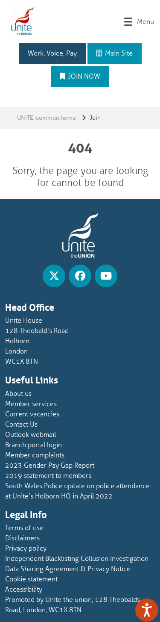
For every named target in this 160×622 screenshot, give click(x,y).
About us (18, 393)
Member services (31, 404)
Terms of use (24, 528)
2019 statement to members (48, 476)
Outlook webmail (30, 434)
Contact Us (21, 424)
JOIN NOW (83, 76)
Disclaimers (22, 538)
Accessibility (23, 589)
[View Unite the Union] (54, 276)
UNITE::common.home (46, 117)
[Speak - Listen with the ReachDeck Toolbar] (146, 610)
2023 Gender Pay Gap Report (49, 465)
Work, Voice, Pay (52, 53)
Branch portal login (33, 445)
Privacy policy (26, 548)
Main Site (118, 53)
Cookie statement (31, 579)
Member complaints (34, 455)
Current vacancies (32, 414)
